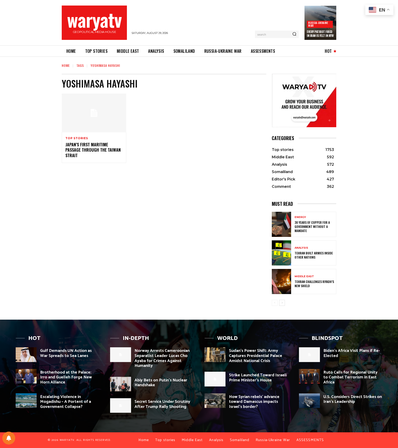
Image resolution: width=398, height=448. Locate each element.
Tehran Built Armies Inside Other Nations (314, 255)
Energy (300, 217)
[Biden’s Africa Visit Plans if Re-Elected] (309, 354)
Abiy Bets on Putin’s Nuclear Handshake (161, 383)
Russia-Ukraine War (318, 24)
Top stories (76, 138)
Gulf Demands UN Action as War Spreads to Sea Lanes (66, 353)
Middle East (304, 276)
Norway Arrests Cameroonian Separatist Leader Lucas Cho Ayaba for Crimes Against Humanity (162, 358)
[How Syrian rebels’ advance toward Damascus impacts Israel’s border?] (215, 400)
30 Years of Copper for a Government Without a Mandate (312, 226)
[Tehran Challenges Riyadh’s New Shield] (281, 281)
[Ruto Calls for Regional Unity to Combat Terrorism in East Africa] (309, 376)
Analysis (301, 248)
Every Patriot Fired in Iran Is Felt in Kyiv (320, 33)
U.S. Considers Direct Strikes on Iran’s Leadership (352, 399)
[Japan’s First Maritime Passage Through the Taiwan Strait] (94, 113)
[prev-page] (275, 303)
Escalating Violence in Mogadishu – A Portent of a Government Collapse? (65, 401)
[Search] (294, 34)
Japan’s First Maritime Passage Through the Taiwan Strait (93, 149)
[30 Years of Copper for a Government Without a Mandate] (281, 224)
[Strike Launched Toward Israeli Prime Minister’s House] (215, 379)
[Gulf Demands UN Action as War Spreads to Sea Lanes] (26, 354)
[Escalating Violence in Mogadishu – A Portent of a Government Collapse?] (26, 400)
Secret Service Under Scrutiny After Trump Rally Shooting (162, 404)
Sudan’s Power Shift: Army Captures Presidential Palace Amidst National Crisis (255, 355)
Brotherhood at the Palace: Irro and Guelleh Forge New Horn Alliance (66, 377)
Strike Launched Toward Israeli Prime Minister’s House (258, 378)
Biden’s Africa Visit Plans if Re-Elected (351, 353)
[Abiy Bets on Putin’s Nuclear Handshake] (120, 384)
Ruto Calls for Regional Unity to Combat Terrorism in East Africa (350, 377)
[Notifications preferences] (8, 438)
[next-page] (282, 303)
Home (66, 65)
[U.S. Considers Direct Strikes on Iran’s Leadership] (309, 400)
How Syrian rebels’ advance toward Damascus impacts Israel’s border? (254, 401)
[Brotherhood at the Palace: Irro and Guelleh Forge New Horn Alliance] (26, 376)
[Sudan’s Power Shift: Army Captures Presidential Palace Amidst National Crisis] (215, 354)
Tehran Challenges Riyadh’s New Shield (314, 283)
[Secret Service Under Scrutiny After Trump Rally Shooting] (120, 405)
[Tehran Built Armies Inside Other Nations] (281, 252)
